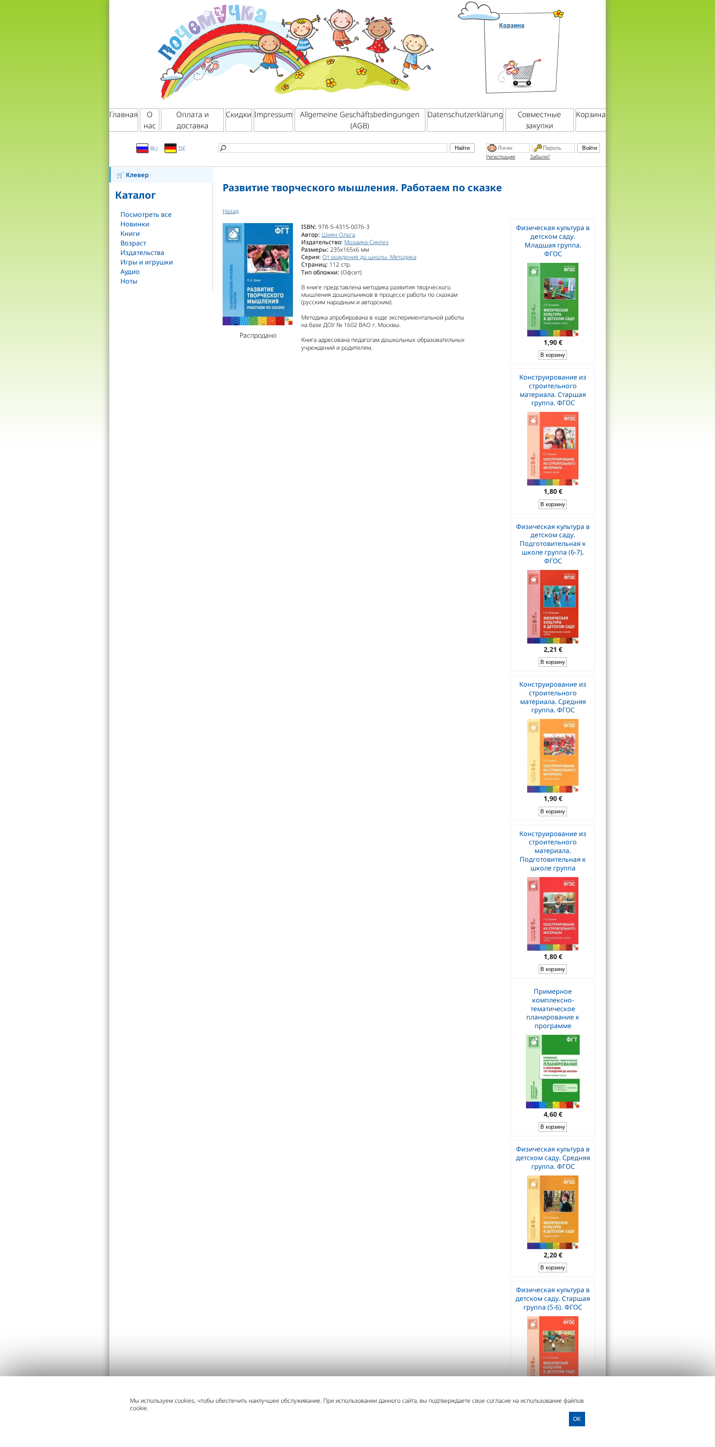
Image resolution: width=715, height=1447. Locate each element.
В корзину (552, 355)
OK (577, 1419)
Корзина (511, 25)
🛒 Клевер (132, 174)
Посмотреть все (146, 214)
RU (153, 148)
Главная (123, 114)
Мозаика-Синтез (366, 242)
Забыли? (540, 156)
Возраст (133, 243)
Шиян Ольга (338, 234)
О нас (150, 119)
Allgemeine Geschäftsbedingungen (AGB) (360, 119)
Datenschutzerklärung (465, 114)
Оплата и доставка (192, 119)
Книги (130, 233)
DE (181, 148)
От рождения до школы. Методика (369, 257)
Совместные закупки (539, 119)
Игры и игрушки (146, 262)
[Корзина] (532, 63)
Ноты (128, 281)
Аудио (130, 271)
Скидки (239, 114)
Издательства (142, 252)
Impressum (273, 114)
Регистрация (500, 156)
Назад (231, 211)
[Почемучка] (295, 51)
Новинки (134, 223)
